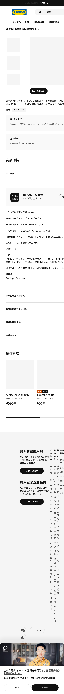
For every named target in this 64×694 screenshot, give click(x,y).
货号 (8, 109)
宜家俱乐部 (51, 531)
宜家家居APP (52, 472)
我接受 (45, 687)
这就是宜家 (58, 472)
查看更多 (31, 463)
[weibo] (23, 637)
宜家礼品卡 (55, 614)
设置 (17, 687)
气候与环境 (58, 538)
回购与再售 (51, 605)
